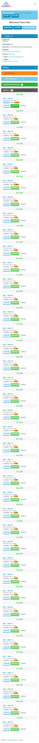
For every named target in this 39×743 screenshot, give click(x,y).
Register (15, 105)
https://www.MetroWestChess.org (11, 51)
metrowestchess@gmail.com (16, 57)
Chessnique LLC (12, 740)
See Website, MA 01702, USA (10, 61)
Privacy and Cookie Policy (23, 13)
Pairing (23, 106)
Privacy (20, 740)
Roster (6, 106)
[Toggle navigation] (35, 4)
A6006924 (5, 41)
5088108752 (11, 54)
